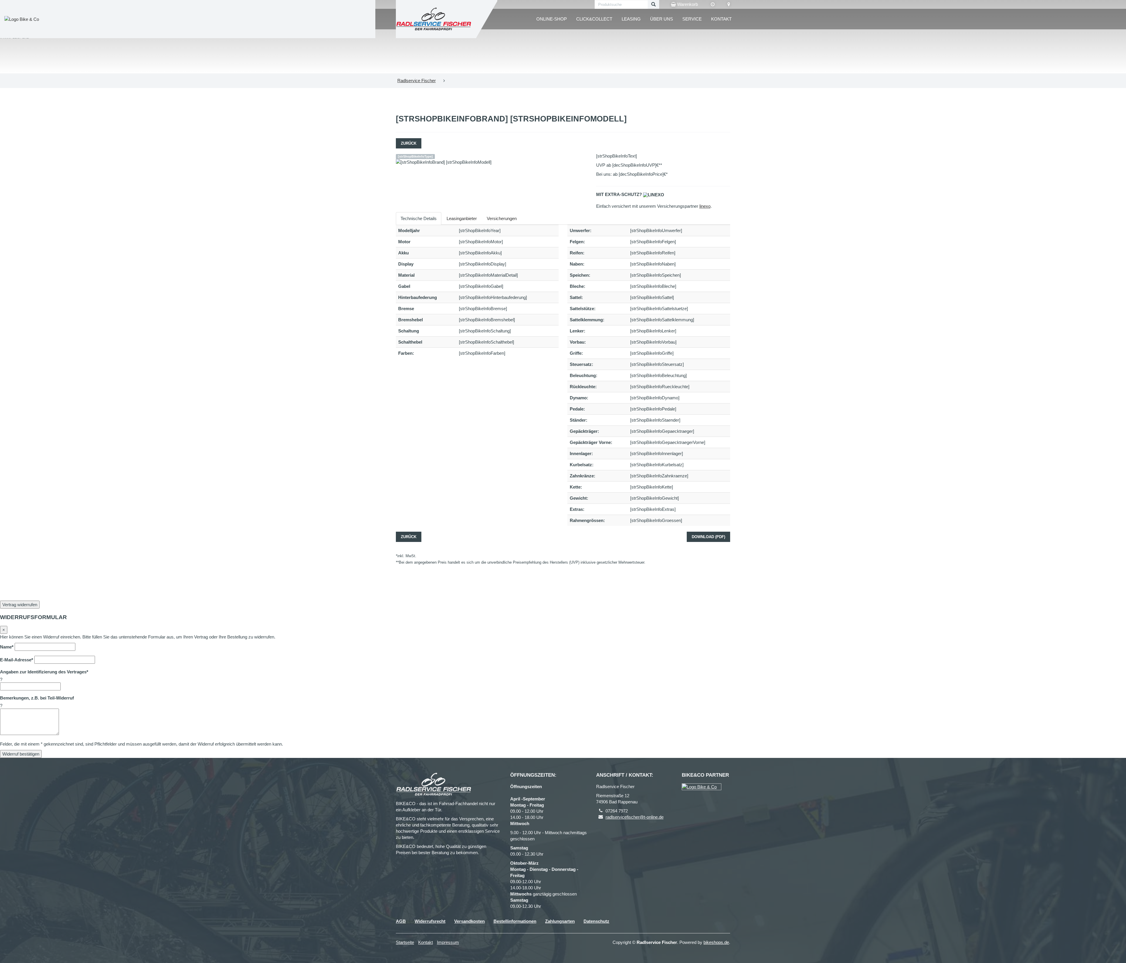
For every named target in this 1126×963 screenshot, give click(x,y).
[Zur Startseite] (434, 19)
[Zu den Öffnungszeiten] (713, 4)
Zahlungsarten (560, 921)
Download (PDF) (708, 537)
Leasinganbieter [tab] (462, 218)
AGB (401, 921)
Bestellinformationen (515, 921)
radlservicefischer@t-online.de (635, 817)
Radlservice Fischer (416, 80)
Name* (6, 646)
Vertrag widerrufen (19, 604)
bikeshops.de (716, 942)
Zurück (408, 143)
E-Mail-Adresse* (16, 659)
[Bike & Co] (701, 786)
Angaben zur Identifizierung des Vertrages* (44, 671)
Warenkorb (687, 4)
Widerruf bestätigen (20, 753)
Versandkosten (469, 921)
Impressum (448, 942)
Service (692, 18)
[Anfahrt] (729, 4)
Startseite (405, 942)
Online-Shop (551, 18)
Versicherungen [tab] (502, 218)
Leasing (631, 18)
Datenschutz (596, 921)
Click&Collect (594, 18)
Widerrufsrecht (430, 921)
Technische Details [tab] (419, 218)
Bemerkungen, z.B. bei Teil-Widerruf (37, 697)
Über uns (661, 18)
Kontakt (721, 18)
